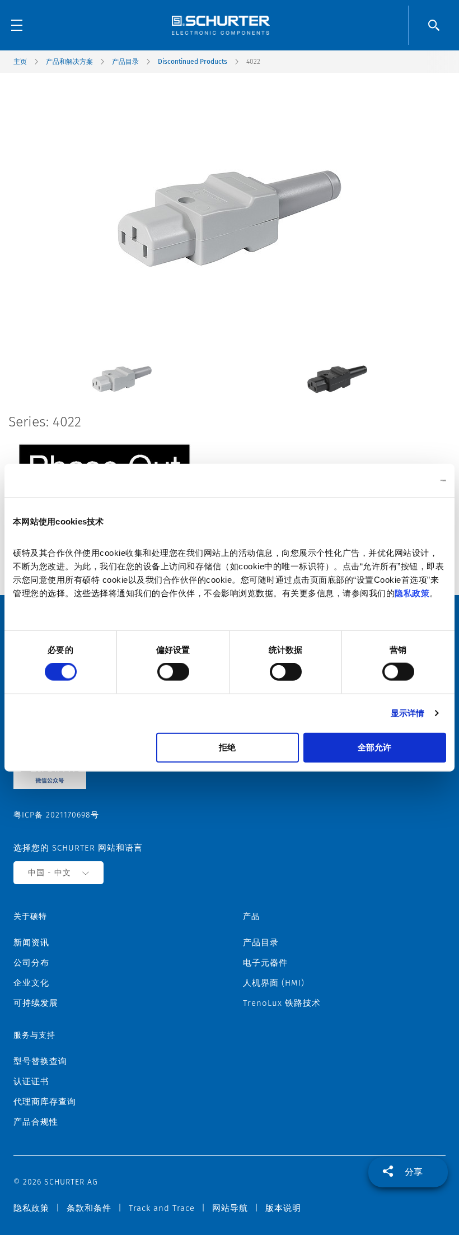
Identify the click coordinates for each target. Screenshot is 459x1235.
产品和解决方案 (69, 62)
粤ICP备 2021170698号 (56, 815)
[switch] (173, 672)
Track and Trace (162, 1208)
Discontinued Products (192, 62)
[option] (122, 371)
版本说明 (283, 1208)
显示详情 (407, 713)
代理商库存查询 (44, 1102)
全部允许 (374, 746)
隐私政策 (412, 592)
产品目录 (125, 62)
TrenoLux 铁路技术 (282, 1003)
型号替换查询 (40, 1061)
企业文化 (31, 983)
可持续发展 (35, 1003)
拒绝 (227, 746)
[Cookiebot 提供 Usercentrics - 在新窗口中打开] (397, 480)
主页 (20, 62)
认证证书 (31, 1081)
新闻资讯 (31, 942)
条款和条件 (89, 1208)
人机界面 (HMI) (274, 983)
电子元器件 (265, 963)
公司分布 (31, 963)
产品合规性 (35, 1122)
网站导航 (230, 1208)
